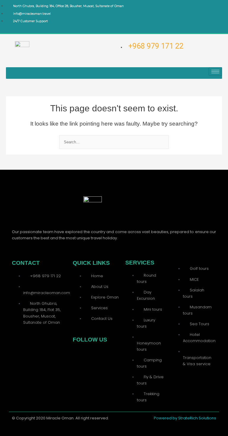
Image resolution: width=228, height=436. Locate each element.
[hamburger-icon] (215, 71)
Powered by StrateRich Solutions (185, 418)
